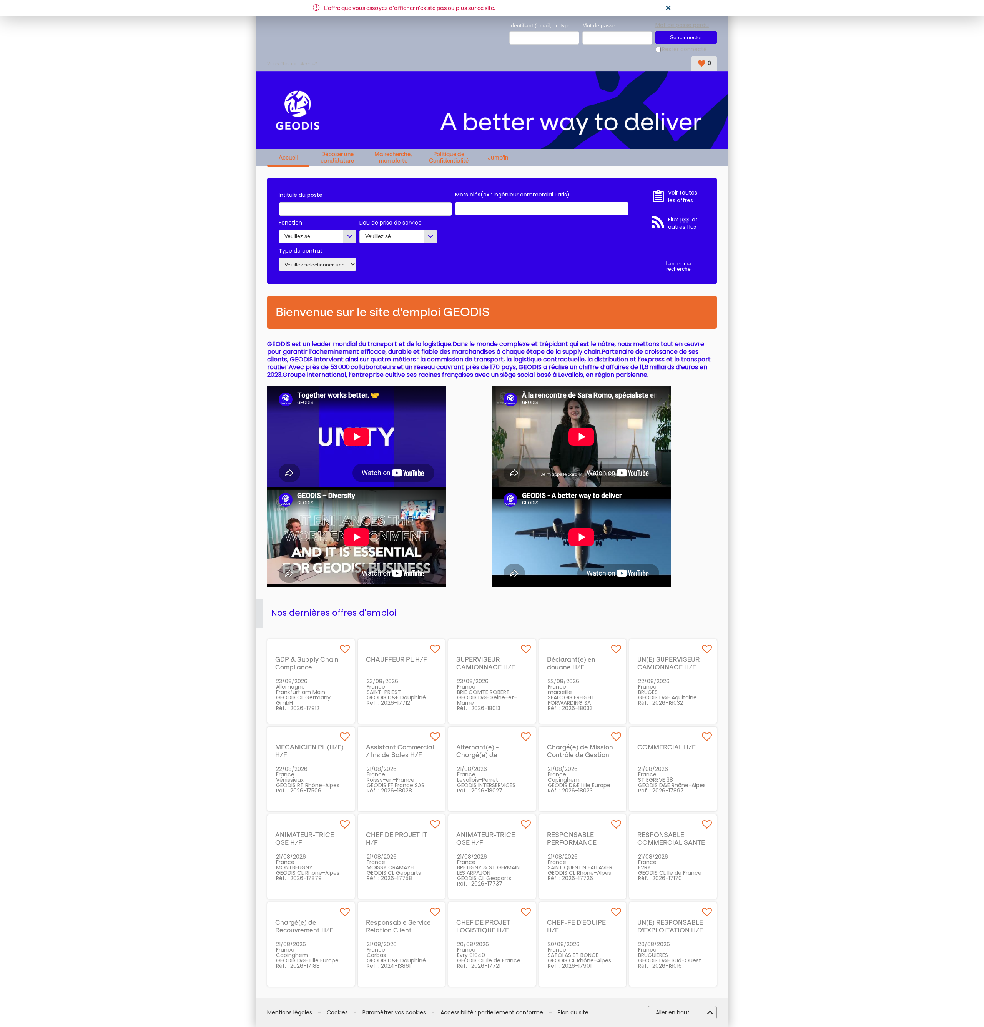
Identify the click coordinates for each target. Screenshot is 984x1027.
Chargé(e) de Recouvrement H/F (304, 926)
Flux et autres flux (683, 223)
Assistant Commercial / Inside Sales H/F (400, 751)
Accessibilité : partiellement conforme (491, 1012)
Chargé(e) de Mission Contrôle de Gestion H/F (580, 754)
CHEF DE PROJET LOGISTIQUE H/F (483, 926)
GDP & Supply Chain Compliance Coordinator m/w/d (307, 667)
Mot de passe (598, 25)
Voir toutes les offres (682, 196)
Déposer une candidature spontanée (337, 157)
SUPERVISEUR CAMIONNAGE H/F (485, 663)
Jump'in (498, 158)
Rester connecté (684, 49)
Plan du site (573, 1012)
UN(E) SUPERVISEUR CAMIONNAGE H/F (668, 663)
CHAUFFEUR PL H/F (396, 659)
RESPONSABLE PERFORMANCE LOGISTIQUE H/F (573, 842)
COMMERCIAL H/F (666, 747)
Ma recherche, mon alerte (393, 157)
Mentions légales (289, 1012)
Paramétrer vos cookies (394, 1012)
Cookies (337, 1012)
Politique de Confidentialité (449, 157)
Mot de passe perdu (682, 25)
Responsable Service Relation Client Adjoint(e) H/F (398, 930)
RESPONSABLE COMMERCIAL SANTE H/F (671, 842)
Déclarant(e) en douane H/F (571, 663)
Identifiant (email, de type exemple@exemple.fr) (544, 25)
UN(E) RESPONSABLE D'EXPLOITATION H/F (670, 926)
